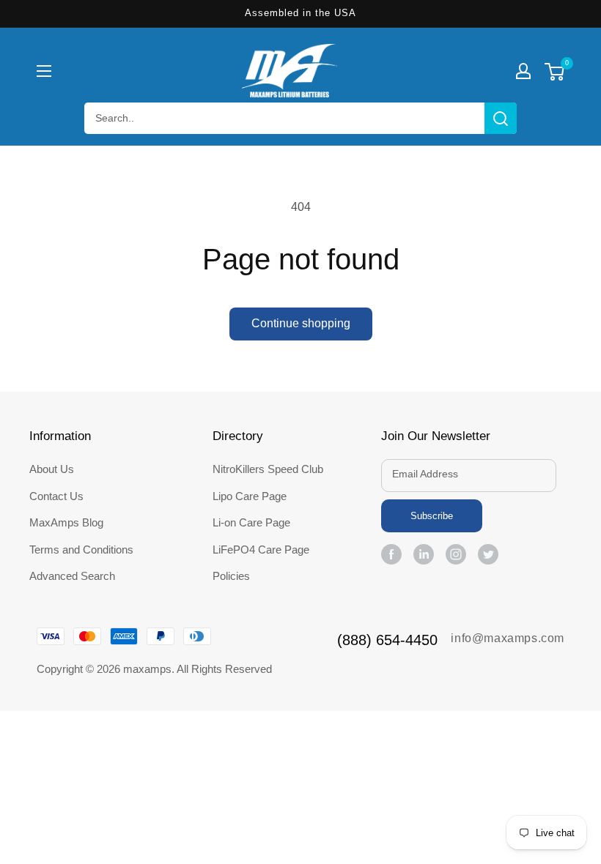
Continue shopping (300, 323)
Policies (231, 576)
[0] (554, 73)
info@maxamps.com (507, 638)
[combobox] (300, 118)
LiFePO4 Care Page (261, 549)
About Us (51, 469)
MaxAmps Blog (66, 522)
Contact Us (56, 496)
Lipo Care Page (250, 496)
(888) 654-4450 (387, 640)
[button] (44, 71)
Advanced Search (72, 576)
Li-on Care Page (251, 522)
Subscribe (431, 515)
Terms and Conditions (81, 549)
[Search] (500, 118)
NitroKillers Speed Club (268, 469)
